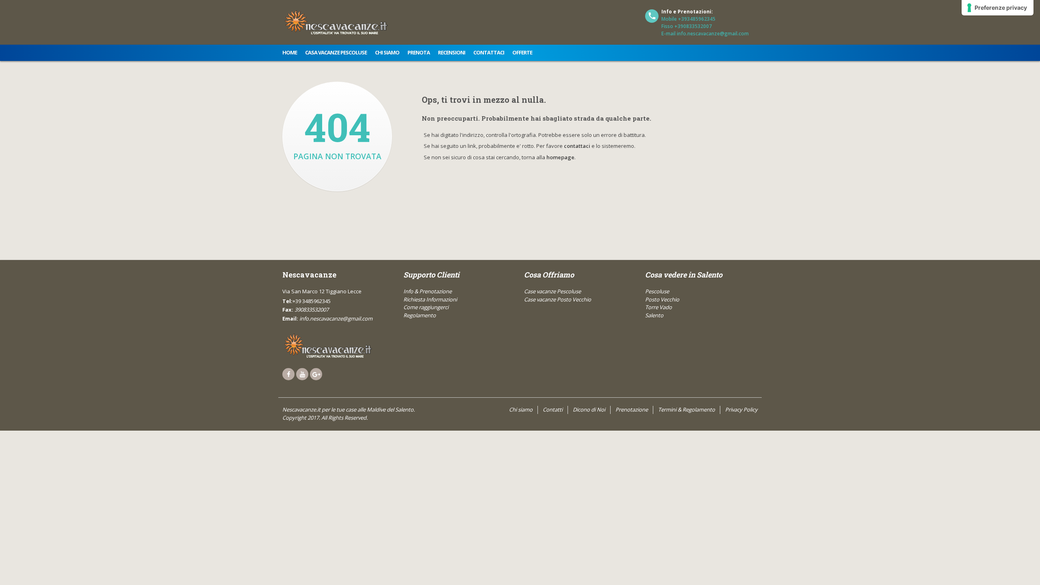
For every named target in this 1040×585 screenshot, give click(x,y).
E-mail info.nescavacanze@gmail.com (705, 33)
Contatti (553, 409)
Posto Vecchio (662, 299)
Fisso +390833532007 (686, 26)
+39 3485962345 (311, 301)
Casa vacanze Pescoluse (336, 52)
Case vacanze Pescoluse (552, 291)
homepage (560, 157)
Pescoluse (657, 291)
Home (289, 52)
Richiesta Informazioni (430, 299)
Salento (654, 315)
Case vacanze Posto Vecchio (557, 299)
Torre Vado (658, 307)
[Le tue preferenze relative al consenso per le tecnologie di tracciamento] (998, 7)
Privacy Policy (741, 409)
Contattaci (488, 52)
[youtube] (302, 374)
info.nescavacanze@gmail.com (336, 318)
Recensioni (451, 52)
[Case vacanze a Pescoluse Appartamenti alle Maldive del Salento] (336, 22)
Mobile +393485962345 (688, 18)
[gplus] (316, 374)
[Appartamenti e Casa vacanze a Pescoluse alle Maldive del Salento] (336, 345)
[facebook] (288, 374)
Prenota (418, 52)
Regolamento (419, 315)
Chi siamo (387, 52)
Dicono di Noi (589, 409)
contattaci (577, 146)
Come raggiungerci (425, 307)
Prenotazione (631, 409)
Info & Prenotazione (427, 291)
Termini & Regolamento (686, 409)
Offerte (522, 52)
